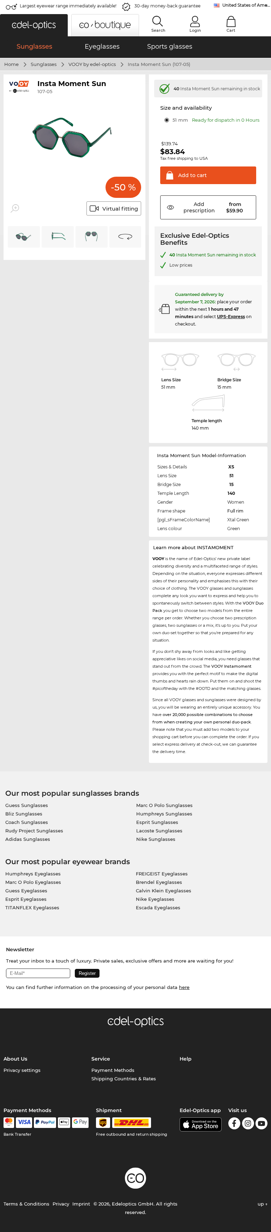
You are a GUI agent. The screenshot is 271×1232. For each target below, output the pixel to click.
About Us (15, 1059)
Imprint (81, 1204)
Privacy (61, 1204)
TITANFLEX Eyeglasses (32, 907)
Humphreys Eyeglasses (33, 873)
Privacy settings (22, 1070)
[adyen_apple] (64, 1122)
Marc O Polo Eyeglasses (33, 882)
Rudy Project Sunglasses (34, 830)
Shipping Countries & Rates (123, 1078)
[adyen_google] (80, 1122)
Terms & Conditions (26, 1204)
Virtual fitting (120, 208)
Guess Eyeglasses (26, 890)
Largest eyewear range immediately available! (68, 5)
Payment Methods (112, 1070)
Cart (231, 30)
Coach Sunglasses (26, 822)
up (261, 1204)
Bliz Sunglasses (23, 814)
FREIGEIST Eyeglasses (162, 873)
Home (11, 64)
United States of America (246, 5)
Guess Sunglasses (26, 805)
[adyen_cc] (9, 1122)
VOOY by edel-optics (92, 64)
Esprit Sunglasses (157, 822)
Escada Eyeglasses (158, 907)
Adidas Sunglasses (27, 839)
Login (195, 30)
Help (186, 1059)
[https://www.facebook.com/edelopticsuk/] (234, 1124)
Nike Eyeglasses (155, 899)
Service (100, 1059)
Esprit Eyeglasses (26, 899)
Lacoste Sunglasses (159, 830)
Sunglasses (43, 64)
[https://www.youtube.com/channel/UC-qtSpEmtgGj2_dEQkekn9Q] (261, 1124)
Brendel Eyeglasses (159, 882)
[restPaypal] (45, 1122)
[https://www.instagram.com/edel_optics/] (248, 1124)
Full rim (235, 511)
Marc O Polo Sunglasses (164, 805)
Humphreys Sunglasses (164, 814)
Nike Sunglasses (155, 839)
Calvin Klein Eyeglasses (163, 890)
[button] (34, 25)
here (184, 987)
